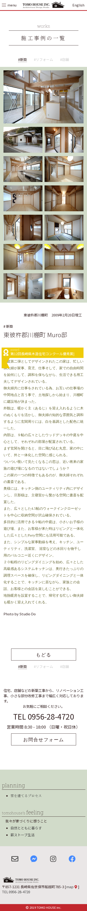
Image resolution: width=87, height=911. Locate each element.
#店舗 (64, 59)
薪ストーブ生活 (22, 834)
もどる (43, 655)
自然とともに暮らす (26, 827)
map (70, 886)
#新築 (22, 59)
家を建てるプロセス (26, 795)
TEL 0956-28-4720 (43, 716)
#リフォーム (43, 59)
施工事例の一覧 (43, 38)
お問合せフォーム (43, 739)
